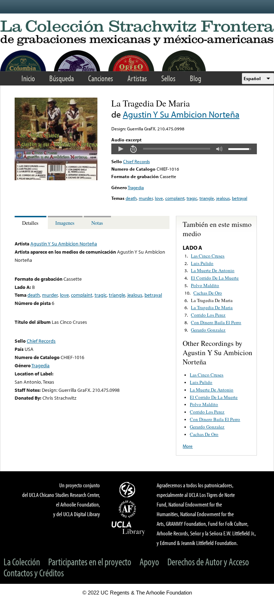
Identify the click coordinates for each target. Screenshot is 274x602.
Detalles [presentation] (30, 222)
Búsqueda (61, 78)
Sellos (168, 78)
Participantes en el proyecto (89, 561)
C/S (128, 489)
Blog (195, 78)
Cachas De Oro (207, 293)
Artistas (137, 78)
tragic (192, 198)
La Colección (22, 561)
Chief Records (136, 161)
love (159, 198)
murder (146, 198)
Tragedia (136, 187)
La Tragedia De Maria (212, 300)
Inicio (28, 78)
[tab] (31, 222)
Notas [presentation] (97, 222)
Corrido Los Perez (208, 315)
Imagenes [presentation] (65, 222)
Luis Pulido (202, 263)
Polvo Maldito (205, 285)
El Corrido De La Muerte (215, 278)
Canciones (100, 78)
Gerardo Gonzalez (208, 330)
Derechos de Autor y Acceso (208, 561)
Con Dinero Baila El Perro (216, 322)
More (188, 446)
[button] (120, 149)
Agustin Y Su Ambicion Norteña (181, 114)
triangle (206, 198)
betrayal (239, 198)
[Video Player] (184, 149)
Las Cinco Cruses (207, 256)
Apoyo (149, 561)
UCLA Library (128, 527)
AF (128, 509)
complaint (174, 198)
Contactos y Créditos (34, 572)
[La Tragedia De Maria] (56, 178)
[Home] (137, 33)
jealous (223, 198)
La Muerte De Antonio (212, 270)
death (131, 198)
